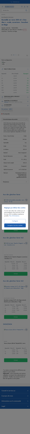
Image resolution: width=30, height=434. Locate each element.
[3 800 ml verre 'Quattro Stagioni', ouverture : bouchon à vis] (15, 247)
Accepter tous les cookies (15, 225)
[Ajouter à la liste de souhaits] (26, 200)
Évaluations (6, 182)
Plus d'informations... (14, 216)
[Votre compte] (24, 6)
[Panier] (27, 6)
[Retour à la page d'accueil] (9, 6)
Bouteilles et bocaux (7, 17)
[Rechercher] (26, 10)
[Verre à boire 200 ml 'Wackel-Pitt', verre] (15, 334)
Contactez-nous (16, 2)
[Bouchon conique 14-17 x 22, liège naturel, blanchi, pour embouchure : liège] (15, 291)
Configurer (15, 221)
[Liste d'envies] (21, 6)
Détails (16, 230)
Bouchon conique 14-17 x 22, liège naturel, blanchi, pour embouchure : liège (15, 301)
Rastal (5, 341)
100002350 (6, 102)
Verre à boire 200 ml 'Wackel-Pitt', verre (14, 343)
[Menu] (2, 6)
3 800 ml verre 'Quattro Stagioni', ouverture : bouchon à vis (15, 257)
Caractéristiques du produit (10, 119)
